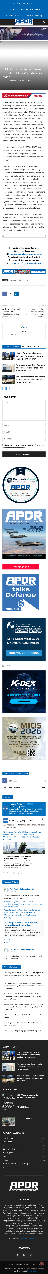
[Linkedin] (16, 294)
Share (7, 942)
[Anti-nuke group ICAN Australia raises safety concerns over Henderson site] (8, 368)
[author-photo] (24, 327)
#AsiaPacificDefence (26, 834)
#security (7, 917)
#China (25, 832)
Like (44, 781)
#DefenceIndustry (32, 837)
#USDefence (8, 832)
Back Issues (9, 15)
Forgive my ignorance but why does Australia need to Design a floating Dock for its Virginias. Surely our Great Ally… (22, 1030)
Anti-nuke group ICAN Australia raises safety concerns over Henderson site (30, 368)
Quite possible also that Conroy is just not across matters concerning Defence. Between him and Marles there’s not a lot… (24, 982)
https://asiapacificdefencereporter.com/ (24, 335)
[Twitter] (10, 294)
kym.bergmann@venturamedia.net (25, 254)
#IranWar (17, 832)
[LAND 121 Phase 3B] (8, 1122)
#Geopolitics (8, 837)
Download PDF (21, 567)
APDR (6, 81)
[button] (4, 22)
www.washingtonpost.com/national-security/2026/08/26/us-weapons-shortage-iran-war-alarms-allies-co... (23, 904)
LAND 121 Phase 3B (24, 1119)
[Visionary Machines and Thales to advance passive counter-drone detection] (8, 379)
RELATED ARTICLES (11, 347)
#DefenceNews (34, 832)
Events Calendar (25, 9)
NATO (20, 280)
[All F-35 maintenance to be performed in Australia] (8, 1100)
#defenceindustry (33, 915)
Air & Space (12, 44)
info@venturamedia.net (29, 1238)
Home (9, 9)
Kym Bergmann (9, 1019)
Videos (37, 9)
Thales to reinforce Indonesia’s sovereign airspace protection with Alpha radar (36, 313)
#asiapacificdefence (26, 912)
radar (27, 280)
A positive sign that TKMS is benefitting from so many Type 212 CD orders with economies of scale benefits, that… (24, 972)
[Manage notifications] (42, 1263)
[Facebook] (4, 294)
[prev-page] (4, 388)
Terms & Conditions (15, 1264)
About (15, 9)
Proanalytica (31, 1271)
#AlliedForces (19, 837)
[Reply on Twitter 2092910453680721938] (4, 873)
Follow (43, 787)
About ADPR (36, 1264)
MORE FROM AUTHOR (30, 347)
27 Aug (30, 820)
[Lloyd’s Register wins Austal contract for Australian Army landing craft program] (8, 356)
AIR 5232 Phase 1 (24, 1107)
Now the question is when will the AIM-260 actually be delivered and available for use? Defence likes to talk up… (23, 993)
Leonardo (13, 280)
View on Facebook (9, 940)
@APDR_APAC (20, 821)
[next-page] (7, 388)
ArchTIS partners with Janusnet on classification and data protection (11, 313)
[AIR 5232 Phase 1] (8, 1110)
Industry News (7, 371)
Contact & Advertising (34, 15)
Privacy (26, 1264)
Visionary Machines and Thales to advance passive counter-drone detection (30, 379)
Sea (4, 359)
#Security (7, 839)
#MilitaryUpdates (10, 834)
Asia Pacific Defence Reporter (22, 889)
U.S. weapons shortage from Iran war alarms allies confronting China (21, 923)
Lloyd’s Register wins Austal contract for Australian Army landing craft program (29, 356)
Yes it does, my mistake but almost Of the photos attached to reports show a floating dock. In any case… (23, 1003)
